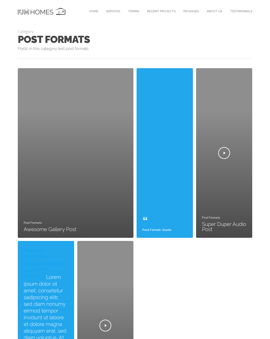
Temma (133, 11)
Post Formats (33, 222)
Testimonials (241, 11)
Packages (191, 11)
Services (113, 11)
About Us (214, 11)
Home (93, 11)
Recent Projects (161, 11)
